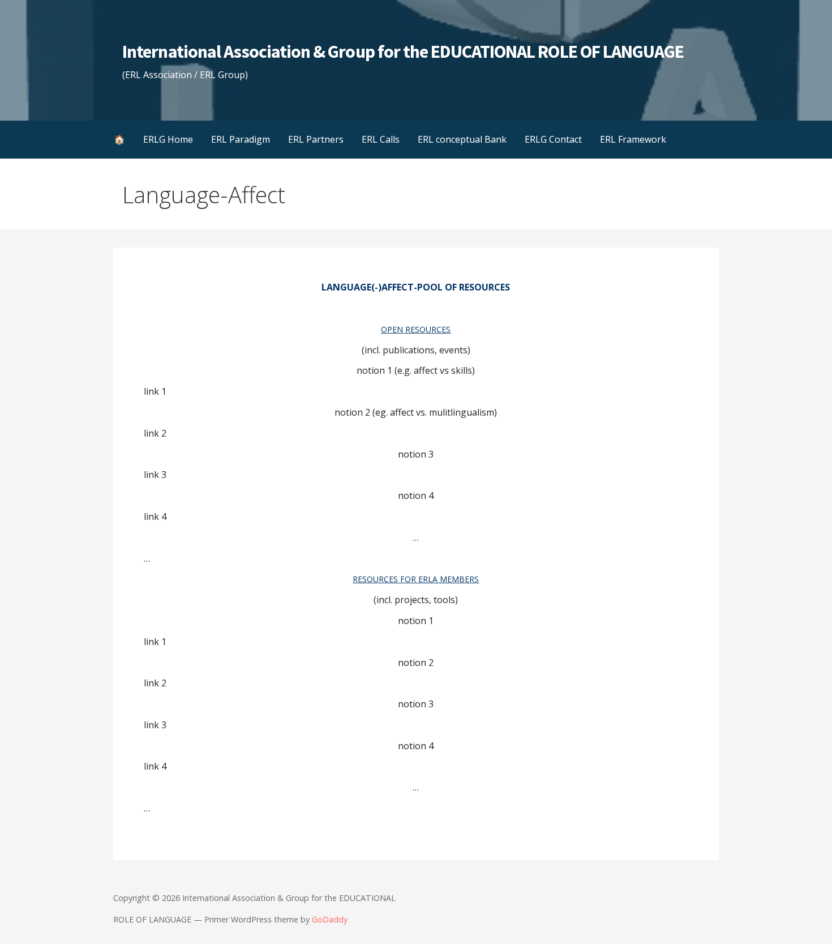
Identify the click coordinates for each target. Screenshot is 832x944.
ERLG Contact (553, 139)
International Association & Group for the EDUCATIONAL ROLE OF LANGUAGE (403, 51)
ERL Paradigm (240, 139)
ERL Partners (316, 139)
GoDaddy (330, 919)
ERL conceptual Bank (462, 139)
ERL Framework (633, 139)
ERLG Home (168, 139)
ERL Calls (381, 139)
